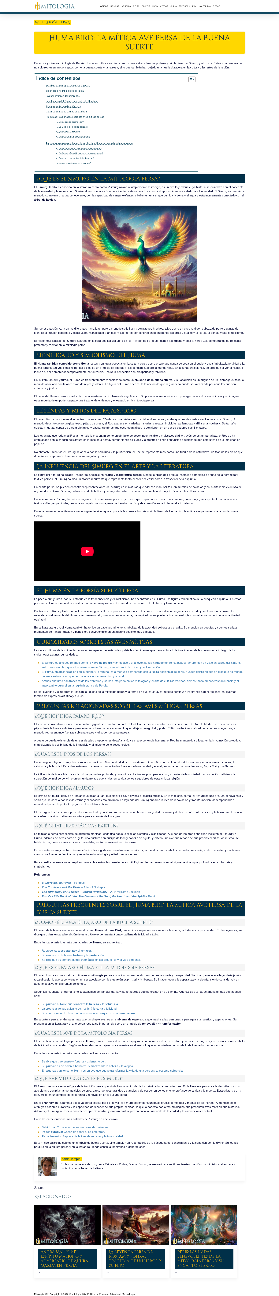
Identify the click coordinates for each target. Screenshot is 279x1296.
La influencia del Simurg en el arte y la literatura (72, 101)
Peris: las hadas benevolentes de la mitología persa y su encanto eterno (200, 1259)
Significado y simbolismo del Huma (65, 91)
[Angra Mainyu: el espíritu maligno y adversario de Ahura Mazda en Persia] (67, 1225)
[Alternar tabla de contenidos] (190, 79)
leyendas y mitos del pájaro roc (63, 96)
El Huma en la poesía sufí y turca (63, 106)
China (173, 6)
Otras (216, 6)
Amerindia (205, 6)
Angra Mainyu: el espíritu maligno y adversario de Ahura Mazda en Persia (64, 1259)
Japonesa (184, 6)
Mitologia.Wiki (41, 1294)
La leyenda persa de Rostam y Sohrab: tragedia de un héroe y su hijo (135, 1259)
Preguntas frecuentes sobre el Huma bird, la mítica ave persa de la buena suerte (89, 143)
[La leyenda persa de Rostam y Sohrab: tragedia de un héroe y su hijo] (135, 1225)
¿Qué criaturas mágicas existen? (73, 136)
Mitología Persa (52, 22)
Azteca (164, 6)
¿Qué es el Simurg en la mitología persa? (68, 85)
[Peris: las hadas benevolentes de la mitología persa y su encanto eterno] (204, 1225)
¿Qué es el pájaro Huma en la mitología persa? (80, 153)
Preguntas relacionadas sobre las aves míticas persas (75, 117)
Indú (194, 6)
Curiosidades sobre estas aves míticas (66, 111)
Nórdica (126, 6)
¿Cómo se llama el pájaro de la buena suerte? (79, 148)
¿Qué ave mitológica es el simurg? (74, 163)
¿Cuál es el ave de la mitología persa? (75, 158)
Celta (136, 6)
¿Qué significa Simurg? (68, 131)
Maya (155, 6)
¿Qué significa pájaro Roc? (70, 122)
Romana (114, 6)
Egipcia (146, 6)
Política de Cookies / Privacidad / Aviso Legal (111, 1294)
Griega (104, 6)
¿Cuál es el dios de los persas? (72, 127)
